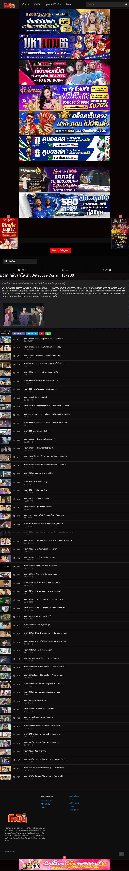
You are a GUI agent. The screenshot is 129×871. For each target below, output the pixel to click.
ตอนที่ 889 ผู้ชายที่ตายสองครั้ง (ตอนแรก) (39, 439)
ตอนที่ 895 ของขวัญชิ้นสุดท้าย (35, 490)
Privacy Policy (46, 804)
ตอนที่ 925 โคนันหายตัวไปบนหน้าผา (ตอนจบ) (41, 742)
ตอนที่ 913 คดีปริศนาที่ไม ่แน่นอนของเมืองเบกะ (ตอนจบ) (46, 641)
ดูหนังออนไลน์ (74, 803)
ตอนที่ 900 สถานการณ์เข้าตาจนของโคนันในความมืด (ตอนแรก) (48, 532)
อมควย (71, 806)
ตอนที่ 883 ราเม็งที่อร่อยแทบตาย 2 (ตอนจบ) (40, 389)
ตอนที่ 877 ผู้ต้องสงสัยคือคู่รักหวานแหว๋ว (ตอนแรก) (43, 338)
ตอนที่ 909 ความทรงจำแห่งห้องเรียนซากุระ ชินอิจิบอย (44, 608)
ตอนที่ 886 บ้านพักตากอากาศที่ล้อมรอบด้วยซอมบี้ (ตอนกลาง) (47, 414)
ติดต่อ (68, 4)
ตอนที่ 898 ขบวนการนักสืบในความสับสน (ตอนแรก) (44, 515)
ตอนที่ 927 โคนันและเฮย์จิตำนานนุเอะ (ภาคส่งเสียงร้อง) (45, 759)
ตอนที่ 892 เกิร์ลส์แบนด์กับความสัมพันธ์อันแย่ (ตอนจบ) (45, 465)
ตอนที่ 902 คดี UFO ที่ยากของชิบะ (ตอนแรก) (41, 549)
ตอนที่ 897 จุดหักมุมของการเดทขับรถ (38, 507)
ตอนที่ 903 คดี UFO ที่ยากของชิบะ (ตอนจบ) (40, 557)
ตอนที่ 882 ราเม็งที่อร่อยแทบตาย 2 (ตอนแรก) (41, 381)
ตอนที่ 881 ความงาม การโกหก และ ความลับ (41, 372)
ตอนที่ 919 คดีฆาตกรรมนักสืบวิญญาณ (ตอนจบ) (42, 692)
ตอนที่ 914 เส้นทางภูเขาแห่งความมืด (38, 650)
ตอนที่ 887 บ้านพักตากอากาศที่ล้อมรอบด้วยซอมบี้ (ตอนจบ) (46, 423)
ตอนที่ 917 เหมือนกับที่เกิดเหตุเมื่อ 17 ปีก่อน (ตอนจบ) (43, 675)
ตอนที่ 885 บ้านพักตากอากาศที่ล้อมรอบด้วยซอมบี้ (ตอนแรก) (47, 406)
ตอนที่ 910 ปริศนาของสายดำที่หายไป (38, 616)
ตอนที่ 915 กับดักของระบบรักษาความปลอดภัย (41, 658)
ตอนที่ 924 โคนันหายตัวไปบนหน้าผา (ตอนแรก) (42, 734)
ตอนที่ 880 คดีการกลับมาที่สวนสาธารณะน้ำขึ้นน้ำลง (44, 364)
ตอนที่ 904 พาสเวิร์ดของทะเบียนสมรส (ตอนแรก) (42, 566)
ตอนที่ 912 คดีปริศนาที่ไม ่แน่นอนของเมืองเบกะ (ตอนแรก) (46, 633)
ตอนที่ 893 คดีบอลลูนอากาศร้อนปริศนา (39, 473)
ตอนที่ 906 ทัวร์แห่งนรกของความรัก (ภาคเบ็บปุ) (42, 583)
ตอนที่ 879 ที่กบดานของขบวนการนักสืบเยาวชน (42, 355)
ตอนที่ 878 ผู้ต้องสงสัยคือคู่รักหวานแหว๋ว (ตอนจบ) (43, 347)
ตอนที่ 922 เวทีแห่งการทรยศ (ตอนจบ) (38, 717)
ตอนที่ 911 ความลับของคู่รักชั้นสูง (37, 625)
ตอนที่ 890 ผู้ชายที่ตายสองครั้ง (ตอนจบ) (39, 448)
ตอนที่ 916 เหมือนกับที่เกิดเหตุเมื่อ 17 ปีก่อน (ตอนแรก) (44, 667)
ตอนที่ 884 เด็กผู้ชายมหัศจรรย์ (35, 397)
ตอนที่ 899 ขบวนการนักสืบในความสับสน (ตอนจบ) (43, 524)
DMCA (43, 807)
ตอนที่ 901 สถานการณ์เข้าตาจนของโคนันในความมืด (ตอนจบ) (48, 540)
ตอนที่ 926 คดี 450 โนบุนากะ (35, 751)
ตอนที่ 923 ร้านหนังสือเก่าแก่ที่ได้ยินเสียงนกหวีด (42, 726)
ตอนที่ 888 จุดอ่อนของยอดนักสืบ (36, 431)
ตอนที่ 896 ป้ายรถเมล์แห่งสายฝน (36, 498)
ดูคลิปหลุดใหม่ (74, 810)
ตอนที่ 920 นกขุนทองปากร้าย (35, 700)
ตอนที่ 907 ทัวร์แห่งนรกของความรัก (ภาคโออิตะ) (42, 591)
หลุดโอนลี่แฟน (74, 796)
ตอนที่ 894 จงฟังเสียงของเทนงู (35, 482)
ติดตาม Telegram (60, 250)
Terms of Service (47, 801)
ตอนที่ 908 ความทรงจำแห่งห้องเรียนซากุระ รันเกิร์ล (43, 599)
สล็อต (71, 800)
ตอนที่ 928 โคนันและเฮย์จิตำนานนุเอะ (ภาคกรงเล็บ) (44, 768)
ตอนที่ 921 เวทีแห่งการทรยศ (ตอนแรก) (39, 709)
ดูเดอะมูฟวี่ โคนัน (53, 4)
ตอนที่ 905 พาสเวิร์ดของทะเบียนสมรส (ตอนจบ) (42, 574)
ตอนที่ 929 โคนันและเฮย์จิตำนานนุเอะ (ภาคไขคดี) (43, 776)
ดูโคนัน (37, 4)
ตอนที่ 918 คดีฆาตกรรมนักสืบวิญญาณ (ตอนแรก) (42, 684)
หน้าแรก (25, 4)
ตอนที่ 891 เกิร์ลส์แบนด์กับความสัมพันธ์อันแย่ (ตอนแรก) (45, 456)
